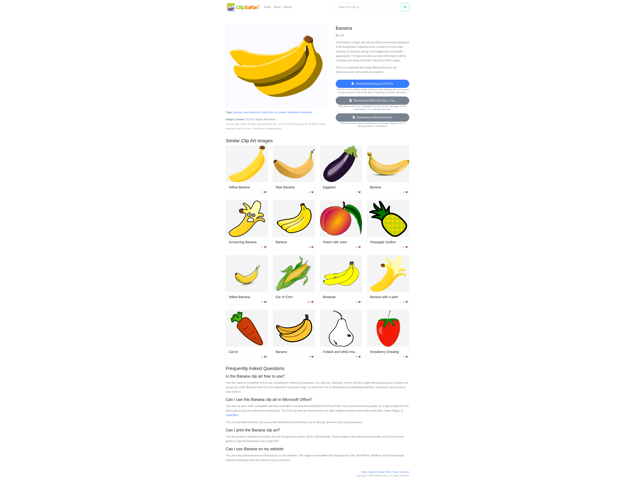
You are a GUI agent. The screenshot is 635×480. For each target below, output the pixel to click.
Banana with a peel (384, 297)
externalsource (252, 112)
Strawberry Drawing (384, 352)
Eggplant (329, 187)
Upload (287, 7)
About (277, 7)
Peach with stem (335, 242)
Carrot (233, 352)
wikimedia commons (300, 112)
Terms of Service (401, 472)
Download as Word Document (373, 117)
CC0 (248, 119)
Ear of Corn (284, 297)
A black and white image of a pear (348, 352)
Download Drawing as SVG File (373, 83)
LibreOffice (232, 415)
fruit (271, 112)
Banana (375, 187)
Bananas (329, 297)
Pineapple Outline (383, 242)
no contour (280, 112)
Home (267, 7)
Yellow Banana (239, 187)
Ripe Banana (285, 187)
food (264, 112)
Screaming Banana (242, 242)
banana (237, 112)
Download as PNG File (373, 100)
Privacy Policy (384, 472)
